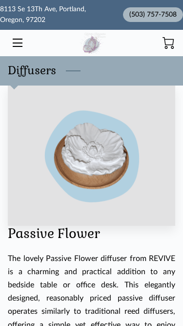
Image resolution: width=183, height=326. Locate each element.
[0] (168, 43)
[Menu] (17, 43)
